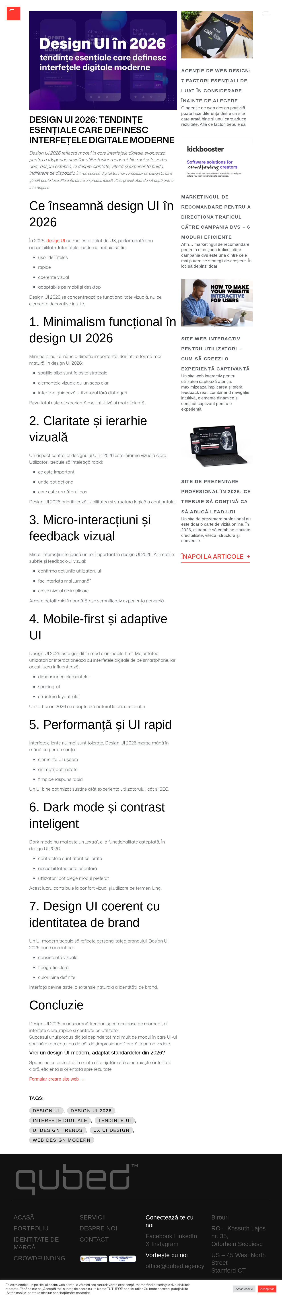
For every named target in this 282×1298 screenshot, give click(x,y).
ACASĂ (24, 1217)
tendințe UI (115, 1120)
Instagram (164, 1244)
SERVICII (93, 1217)
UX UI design (111, 1130)
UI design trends (58, 1130)
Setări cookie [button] (244, 1289)
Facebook (159, 1236)
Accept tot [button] (267, 1289)
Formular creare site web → (56, 1079)
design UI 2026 (91, 1110)
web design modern (62, 1140)
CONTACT (94, 1239)
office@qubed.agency (175, 1266)
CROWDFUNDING (39, 1258)
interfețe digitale (60, 1120)
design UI (55, 240)
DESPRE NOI (98, 1228)
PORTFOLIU (31, 1228)
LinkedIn (185, 1236)
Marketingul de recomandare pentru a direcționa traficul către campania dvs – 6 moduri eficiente (216, 217)
